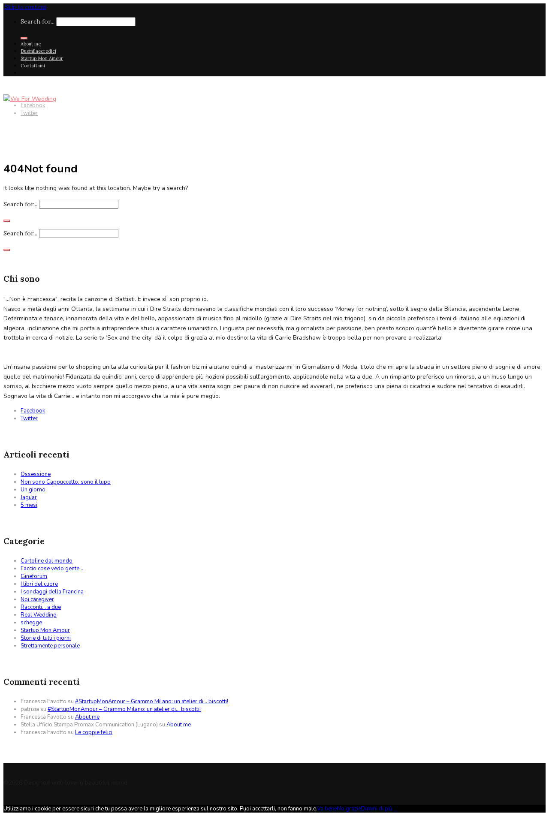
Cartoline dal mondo (46, 561)
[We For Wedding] (29, 99)
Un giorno (33, 490)
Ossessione (36, 474)
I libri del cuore (39, 584)
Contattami (33, 66)
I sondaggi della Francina (52, 592)
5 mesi (29, 505)
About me (31, 44)
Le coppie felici (93, 732)
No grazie (349, 809)
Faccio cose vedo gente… (52, 568)
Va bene (327, 809)
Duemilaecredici (38, 51)
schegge (31, 622)
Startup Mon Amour (42, 58)
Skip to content (25, 7)
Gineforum (34, 576)
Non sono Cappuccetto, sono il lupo (66, 482)
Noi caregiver (37, 599)
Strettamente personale (50, 646)
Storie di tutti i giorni (46, 638)
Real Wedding (39, 615)
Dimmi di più (376, 809)
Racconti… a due (41, 607)
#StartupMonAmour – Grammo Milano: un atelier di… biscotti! (151, 701)
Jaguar (29, 497)
